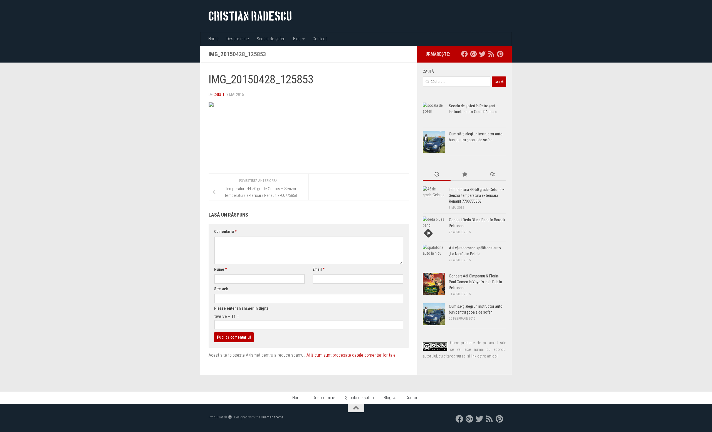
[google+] (473, 54)
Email (318, 269)
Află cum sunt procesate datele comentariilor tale (350, 355)
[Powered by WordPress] (230, 417)
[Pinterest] (500, 54)
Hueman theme (272, 417)
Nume (220, 269)
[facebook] (464, 54)
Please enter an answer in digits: (242, 308)
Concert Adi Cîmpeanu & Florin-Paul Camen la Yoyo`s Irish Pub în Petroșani (475, 282)
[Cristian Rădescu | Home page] (250, 16)
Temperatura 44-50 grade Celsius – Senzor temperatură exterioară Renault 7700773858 (477, 195)
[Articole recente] (437, 175)
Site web (221, 289)
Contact (320, 38)
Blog (297, 38)
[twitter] (482, 54)
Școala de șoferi (271, 38)
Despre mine (237, 38)
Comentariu (225, 231)
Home (213, 38)
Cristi (219, 94)
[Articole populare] (464, 175)
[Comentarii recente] (492, 175)
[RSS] (491, 54)
